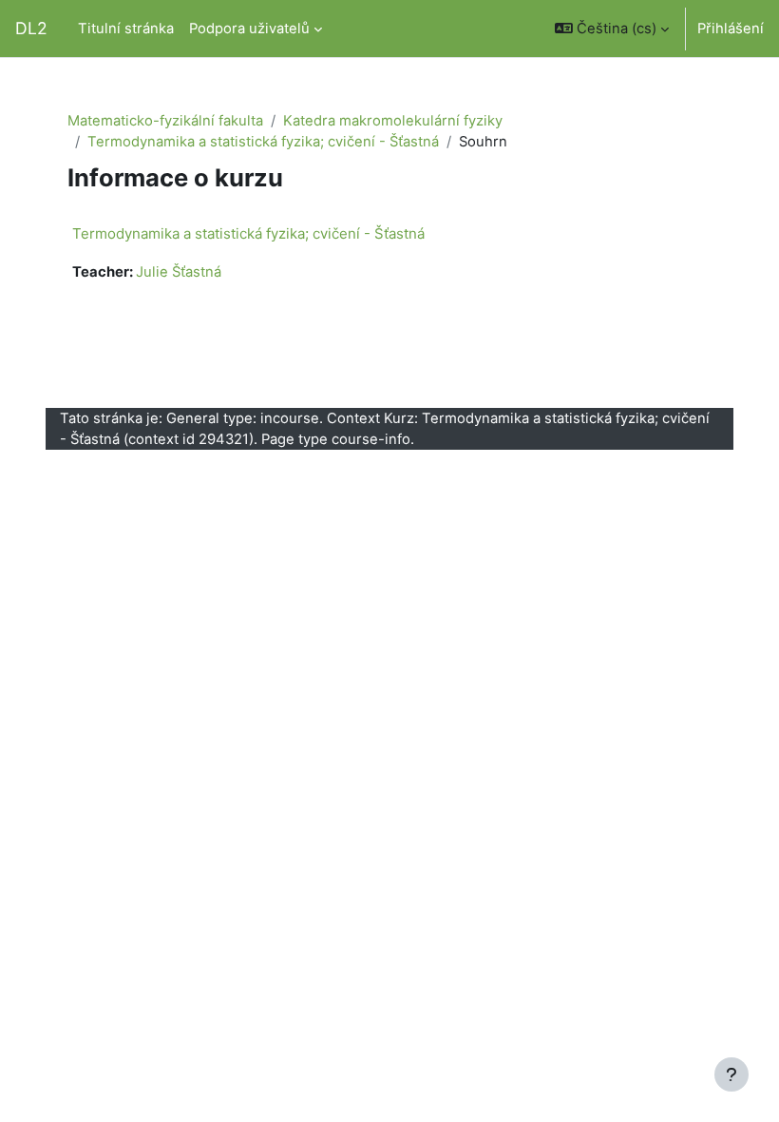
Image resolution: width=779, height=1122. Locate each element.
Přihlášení (730, 28)
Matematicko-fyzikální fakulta (165, 120)
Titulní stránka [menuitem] (126, 28)
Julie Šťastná (178, 271)
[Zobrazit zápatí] (731, 1074)
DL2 (31, 28)
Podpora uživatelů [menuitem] (249, 28)
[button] (611, 28)
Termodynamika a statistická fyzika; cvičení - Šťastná (263, 141)
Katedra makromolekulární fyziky (393, 120)
